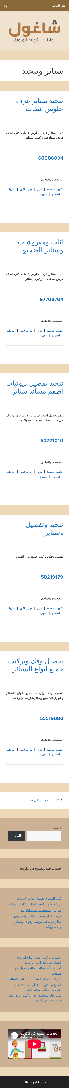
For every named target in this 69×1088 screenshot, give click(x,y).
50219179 (52, 577)
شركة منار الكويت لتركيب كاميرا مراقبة (34, 904)
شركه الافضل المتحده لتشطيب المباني (34, 979)
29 (46, 800)
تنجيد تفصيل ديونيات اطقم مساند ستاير (34, 387)
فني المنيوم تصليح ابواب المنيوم (39, 898)
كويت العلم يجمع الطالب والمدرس (37, 916)
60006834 (50, 158)
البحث (57, 828)
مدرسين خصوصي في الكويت (41, 910)
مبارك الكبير (26, 189)
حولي (39, 189)
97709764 (51, 299)
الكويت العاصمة (55, 189)
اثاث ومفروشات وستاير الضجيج (40, 246)
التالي (36, 800)
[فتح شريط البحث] (5, 6)
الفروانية (10, 189)
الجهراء (43, 194)
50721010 (51, 440)
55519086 (51, 718)
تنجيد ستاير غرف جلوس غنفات (39, 105)
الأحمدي (56, 194)
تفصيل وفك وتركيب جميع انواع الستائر (35, 665)
